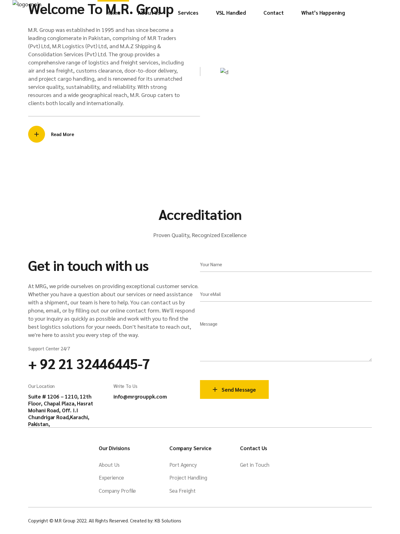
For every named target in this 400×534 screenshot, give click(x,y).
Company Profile (117, 490)
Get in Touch (254, 464)
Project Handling (188, 477)
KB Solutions (168, 520)
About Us (109, 464)
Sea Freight (182, 490)
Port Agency (183, 464)
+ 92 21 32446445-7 (89, 363)
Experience (111, 477)
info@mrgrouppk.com (140, 396)
